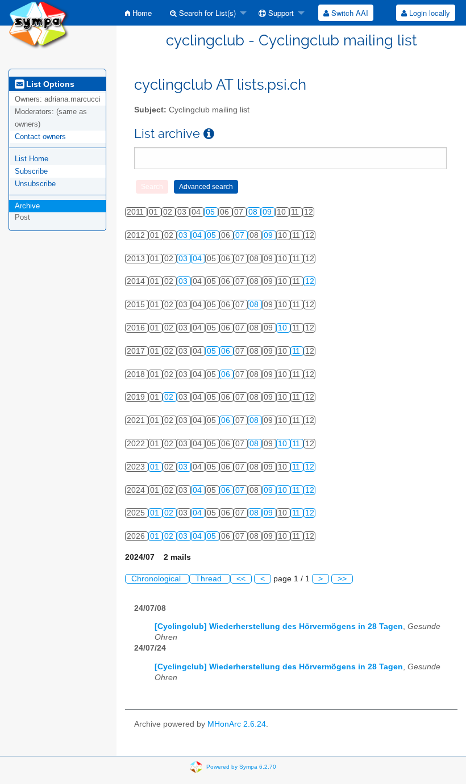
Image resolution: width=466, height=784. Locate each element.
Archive (27, 206)
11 (297, 351)
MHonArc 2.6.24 (236, 724)
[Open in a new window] (208, 134)
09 (268, 212)
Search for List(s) (206, 12)
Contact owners (40, 136)
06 (226, 351)
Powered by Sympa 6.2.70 (241, 767)
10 (283, 328)
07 (241, 235)
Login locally (428, 12)
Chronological (157, 579)
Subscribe (31, 171)
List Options (49, 84)
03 (184, 235)
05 (211, 212)
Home (141, 12)
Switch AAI (348, 12)
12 (309, 281)
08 (254, 212)
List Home (31, 158)
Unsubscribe (35, 183)
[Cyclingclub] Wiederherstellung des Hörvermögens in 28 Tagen (279, 626)
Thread (209, 579)
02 (170, 397)
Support (280, 12)
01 (155, 467)
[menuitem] (138, 13)
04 (198, 235)
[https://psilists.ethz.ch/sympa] (39, 23)
